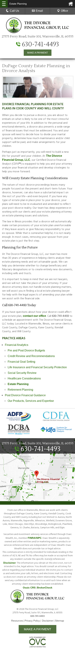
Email (39, 10)
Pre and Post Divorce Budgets (26, 350)
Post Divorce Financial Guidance (25, 395)
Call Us (14, 10)
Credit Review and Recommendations (31, 356)
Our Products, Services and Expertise (31, 400)
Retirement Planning (20, 389)
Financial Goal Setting (21, 361)
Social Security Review (22, 372)
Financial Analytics (16, 344)
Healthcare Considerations (24, 378)
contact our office (34, 315)
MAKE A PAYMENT (37, 52)
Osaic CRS (29, 587)
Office (64, 10)
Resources (17, 620)
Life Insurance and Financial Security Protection (37, 367)
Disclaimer (9, 562)
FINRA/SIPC (35, 537)
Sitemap (59, 620)
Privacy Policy (32, 620)
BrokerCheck (44, 587)
